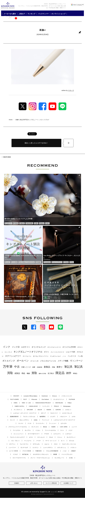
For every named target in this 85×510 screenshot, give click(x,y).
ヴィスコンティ (40, 423)
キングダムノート (59, 457)
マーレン (59, 437)
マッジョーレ (28, 440)
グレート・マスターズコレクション (40, 457)
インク (7, 262)
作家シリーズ (26, 367)
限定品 (42, 223)
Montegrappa (66, 406)
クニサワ (52, 416)
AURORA (58, 409)
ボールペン (23, 360)
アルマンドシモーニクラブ (17, 437)
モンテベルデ (24, 447)
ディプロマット (18, 409)
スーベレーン (27, 356)
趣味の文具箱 (42, 373)
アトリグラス (16, 430)
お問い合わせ (34, 483)
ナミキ (29, 423)
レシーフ (74, 426)
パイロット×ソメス (66, 396)
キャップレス (8, 352)
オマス (31, 437)
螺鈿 (28, 373)
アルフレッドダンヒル (29, 416)
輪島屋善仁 (43, 416)
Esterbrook (45, 396)
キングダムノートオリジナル (27, 262)
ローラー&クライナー (34, 433)
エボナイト (9, 223)
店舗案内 (16, 483)
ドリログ (15, 454)
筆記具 (22, 223)
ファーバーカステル (50, 430)
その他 (70, 457)
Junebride (47, 262)
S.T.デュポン (36, 444)
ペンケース (72, 356)
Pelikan (69, 402)
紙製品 (17, 373)
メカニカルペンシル (48, 361)
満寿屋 (55, 454)
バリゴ (70, 430)
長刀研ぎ (51, 373)
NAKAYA (48, 409)
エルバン (46, 444)
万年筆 (16, 223)
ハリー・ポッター (19, 301)
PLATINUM (72, 399)
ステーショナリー (13, 356)
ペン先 (80, 356)
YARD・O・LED (26, 402)
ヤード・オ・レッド (50, 440)
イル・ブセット (15, 440)
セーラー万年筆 (13, 451)
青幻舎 (45, 426)
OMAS (15, 402)
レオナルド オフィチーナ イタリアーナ (64, 420)
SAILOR (40, 409)
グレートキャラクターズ (57, 352)
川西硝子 (73, 451)
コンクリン (35, 447)
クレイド (12, 420)
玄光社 (35, 420)
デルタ (51, 437)
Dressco (54, 396)
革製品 (75, 373)
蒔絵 (23, 373)
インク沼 (14, 262)
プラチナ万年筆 (26, 451)
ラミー (62, 430)
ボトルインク (8, 360)
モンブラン (28, 430)
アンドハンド (45, 420)
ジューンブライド (57, 262)
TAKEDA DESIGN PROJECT (43, 402)
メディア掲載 (63, 361)
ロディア (43, 413)
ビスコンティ (57, 433)
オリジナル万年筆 (69, 347)
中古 (72, 262)
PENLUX (56, 406)
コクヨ (73, 416)
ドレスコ (20, 423)
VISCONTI (16, 396)
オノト (63, 440)
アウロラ (46, 433)
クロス (56, 444)
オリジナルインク (39, 347)
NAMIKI (53, 426)
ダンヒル (71, 440)
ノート (64, 356)
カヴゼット (68, 409)
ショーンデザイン (48, 447)
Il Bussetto (34, 399)
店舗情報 (39, 367)
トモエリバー (63, 416)
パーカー (38, 440)
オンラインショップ (58, 14)
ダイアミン (12, 444)
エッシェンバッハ (18, 433)
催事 (33, 367)
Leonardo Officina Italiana (30, 396)
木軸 (53, 367)
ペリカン (37, 430)
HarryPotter (9, 301)
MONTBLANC (59, 402)
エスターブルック (67, 413)
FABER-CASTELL (19, 406)
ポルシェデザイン (24, 420)
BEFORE (7, 157)
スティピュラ (41, 437)
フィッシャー (52, 423)
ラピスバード (54, 413)
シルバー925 (70, 352)
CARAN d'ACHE (33, 406)
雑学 (48, 223)
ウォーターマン (24, 444)
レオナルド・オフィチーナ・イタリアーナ (24, 413)
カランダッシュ (61, 447)
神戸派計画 (25, 454)
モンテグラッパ (71, 437)
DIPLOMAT (30, 409)
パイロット (73, 447)
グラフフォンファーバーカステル (18, 426)
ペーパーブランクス (66, 454)
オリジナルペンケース (54, 347)
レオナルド (68, 433)
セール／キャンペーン (40, 356)
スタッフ (71, 90)
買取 (36, 223)
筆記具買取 (29, 223)
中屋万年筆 (38, 451)
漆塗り (60, 367)
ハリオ (64, 451)
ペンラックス (45, 406)
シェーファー (12, 447)
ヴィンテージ (76, 361)
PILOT (25, 399)
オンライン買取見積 (51, 483)
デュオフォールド (55, 356)
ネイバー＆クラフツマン (19, 457)
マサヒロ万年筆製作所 (52, 451)
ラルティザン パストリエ (69, 444)
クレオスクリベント (58, 399)
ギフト (46, 352)
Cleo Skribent (45, 399)
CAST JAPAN (63, 426)
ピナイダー (64, 423)
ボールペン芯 (34, 361)
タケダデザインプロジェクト (41, 454)
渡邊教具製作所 (14, 416)
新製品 (47, 367)
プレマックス (35, 426)
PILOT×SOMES (14, 399)
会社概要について (68, 483)
